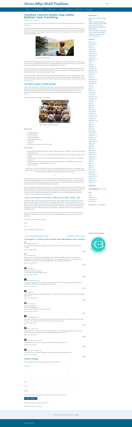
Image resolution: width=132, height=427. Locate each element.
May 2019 (91, 126)
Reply (83, 251)
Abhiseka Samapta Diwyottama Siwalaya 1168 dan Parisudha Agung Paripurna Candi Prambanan (98, 23)
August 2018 (92, 143)
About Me (89, 9)
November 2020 (93, 98)
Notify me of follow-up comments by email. (35, 403)
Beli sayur (45, 202)
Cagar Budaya (51, 9)
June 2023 (91, 64)
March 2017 (92, 169)
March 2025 (92, 42)
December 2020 (93, 96)
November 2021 (93, 81)
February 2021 (92, 92)
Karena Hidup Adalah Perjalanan (46, 3)
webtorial (41, 229)
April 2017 (91, 167)
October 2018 (92, 139)
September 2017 (93, 158)
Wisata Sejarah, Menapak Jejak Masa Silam (36, 236)
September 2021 (93, 83)
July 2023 (91, 62)
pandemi (43, 204)
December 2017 (93, 152)
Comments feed (93, 199)
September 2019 (93, 120)
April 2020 (91, 107)
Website (26, 391)
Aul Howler (29, 269)
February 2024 (92, 49)
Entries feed (92, 197)
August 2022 (92, 74)
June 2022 (91, 75)
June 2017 (91, 163)
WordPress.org (92, 201)
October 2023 (92, 57)
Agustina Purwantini (32, 280)
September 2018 (93, 141)
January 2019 (92, 133)
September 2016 (93, 180)
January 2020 (92, 113)
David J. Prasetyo (31, 329)
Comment (26, 366)
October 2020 (92, 100)
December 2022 (93, 68)
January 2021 (92, 94)
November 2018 (93, 137)
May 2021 (91, 89)
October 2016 (92, 178)
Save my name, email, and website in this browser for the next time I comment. (45, 395)
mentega (35, 132)
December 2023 (93, 53)
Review (61, 9)
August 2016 (92, 182)
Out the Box (32, 423)
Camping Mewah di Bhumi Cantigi (75, 236)
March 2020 (92, 109)
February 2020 (92, 111)
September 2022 (93, 72)
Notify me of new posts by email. (32, 406)
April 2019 (91, 128)
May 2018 (91, 146)
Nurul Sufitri (30, 255)
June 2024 (91, 46)
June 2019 (91, 124)
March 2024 (92, 48)
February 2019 (92, 132)
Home (27, 9)
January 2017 (92, 173)
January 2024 (92, 51)
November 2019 (93, 117)
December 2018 (93, 135)
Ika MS (29, 292)
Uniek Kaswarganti (31, 317)
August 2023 (92, 61)
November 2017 (93, 154)
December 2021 (93, 79)
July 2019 (91, 122)
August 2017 (92, 160)
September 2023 (93, 59)
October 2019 (92, 119)
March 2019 (92, 130)
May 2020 (91, 105)
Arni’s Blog (79, 9)
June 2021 (91, 87)
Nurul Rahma (30, 304)
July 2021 (91, 85)
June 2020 (91, 104)
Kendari (75, 23)
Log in (90, 195)
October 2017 (92, 156)
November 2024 (93, 44)
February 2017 (92, 171)
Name (26, 382)
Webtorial (31, 229)
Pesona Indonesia (38, 9)
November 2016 (93, 176)
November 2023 (93, 55)
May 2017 (91, 165)
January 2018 (92, 150)
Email (26, 386)
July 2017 (91, 161)
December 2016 (93, 175)
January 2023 (92, 66)
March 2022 (92, 77)
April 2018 (91, 148)
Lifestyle (69, 9)
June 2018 (91, 145)
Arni (39, 20)
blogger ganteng (31, 243)
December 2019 (93, 115)
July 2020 (91, 102)
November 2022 (93, 70)
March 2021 (92, 90)
